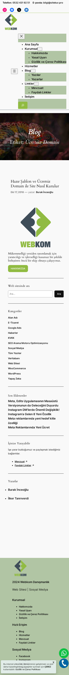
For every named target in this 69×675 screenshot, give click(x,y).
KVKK (11, 337)
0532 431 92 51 (21, 2)
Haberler (13, 332)
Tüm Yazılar (14, 353)
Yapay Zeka (14, 378)
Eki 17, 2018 (17, 192)
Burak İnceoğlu (44, 192)
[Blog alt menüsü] (33, 71)
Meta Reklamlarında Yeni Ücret (29, 427)
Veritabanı (14, 358)
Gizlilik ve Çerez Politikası (27, 669)
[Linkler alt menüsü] (36, 84)
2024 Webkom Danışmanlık (30, 582)
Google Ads (14, 327)
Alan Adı (13, 317)
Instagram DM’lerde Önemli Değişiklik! (33, 409)
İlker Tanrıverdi (18, 498)
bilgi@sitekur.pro (53, 2)
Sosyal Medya (16, 348)
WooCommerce (17, 368)
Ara (59, 293)
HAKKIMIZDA (18, 268)
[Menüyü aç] (14, 71)
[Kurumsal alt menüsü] (40, 49)
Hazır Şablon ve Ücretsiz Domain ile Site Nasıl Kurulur (35, 183)
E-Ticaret (13, 322)
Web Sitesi (14, 363)
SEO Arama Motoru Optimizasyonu (28, 343)
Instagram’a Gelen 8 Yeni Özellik (29, 414)
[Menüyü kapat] (21, 36)
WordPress (14, 373)
